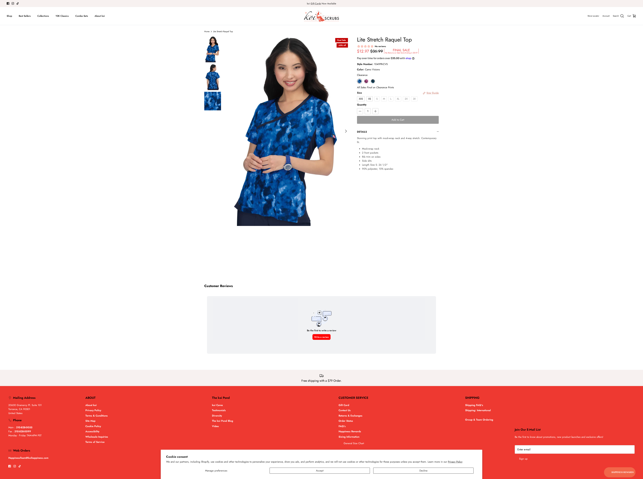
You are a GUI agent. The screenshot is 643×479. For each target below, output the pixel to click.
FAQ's (342, 426)
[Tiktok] (17, 3)
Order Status (346, 421)
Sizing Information (349, 437)
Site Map (90, 421)
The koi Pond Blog (222, 421)
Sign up (523, 459)
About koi (100, 16)
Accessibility (92, 431)
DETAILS (362, 132)
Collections (43, 16)
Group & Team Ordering (479, 420)
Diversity (217, 416)
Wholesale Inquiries (96, 437)
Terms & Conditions (96, 416)
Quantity (361, 105)
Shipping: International (478, 410)
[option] (289, 131)
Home (206, 31)
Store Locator (593, 15)
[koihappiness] (321, 16)
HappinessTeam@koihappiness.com (28, 458)
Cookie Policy (93, 426)
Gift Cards (316, 3)
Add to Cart (397, 120)
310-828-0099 (22, 431)
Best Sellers (25, 16)
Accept (320, 470)
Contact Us (345, 410)
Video (215, 426)
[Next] (346, 131)
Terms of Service (94, 442)
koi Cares (217, 405)
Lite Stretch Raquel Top (223, 31)
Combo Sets (81, 16)
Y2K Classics (62, 16)
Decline (423, 470)
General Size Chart (354, 443)
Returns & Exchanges (350, 416)
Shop (9, 16)
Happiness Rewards (350, 431)
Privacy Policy (455, 462)
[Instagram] (13, 3)
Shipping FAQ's (474, 405)
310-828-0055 (24, 427)
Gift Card (344, 405)
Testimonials (219, 410)
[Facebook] (8, 3)
